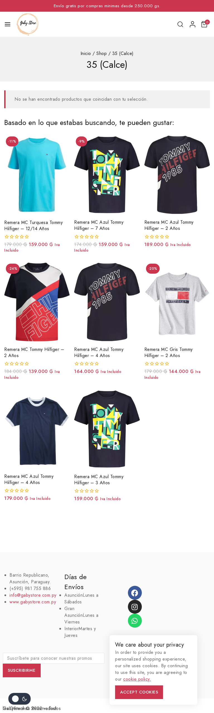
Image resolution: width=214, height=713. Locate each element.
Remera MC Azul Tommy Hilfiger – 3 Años (98, 479)
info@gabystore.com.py (33, 595)
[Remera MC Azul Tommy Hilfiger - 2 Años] (177, 175)
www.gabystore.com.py (32, 602)
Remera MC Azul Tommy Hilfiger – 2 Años (169, 225)
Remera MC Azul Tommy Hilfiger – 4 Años (98, 352)
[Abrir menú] (7, 24)
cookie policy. (137, 679)
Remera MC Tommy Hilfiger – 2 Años (34, 352)
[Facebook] (135, 593)
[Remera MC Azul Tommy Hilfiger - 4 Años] (107, 302)
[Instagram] (135, 607)
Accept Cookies (139, 692)
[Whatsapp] (135, 621)
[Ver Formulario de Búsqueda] (180, 24)
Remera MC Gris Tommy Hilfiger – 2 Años (168, 352)
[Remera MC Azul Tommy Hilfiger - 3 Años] (107, 429)
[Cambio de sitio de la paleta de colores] (19, 699)
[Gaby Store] (27, 24)
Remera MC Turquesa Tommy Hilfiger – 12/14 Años (33, 225)
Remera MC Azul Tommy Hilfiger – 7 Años (98, 225)
